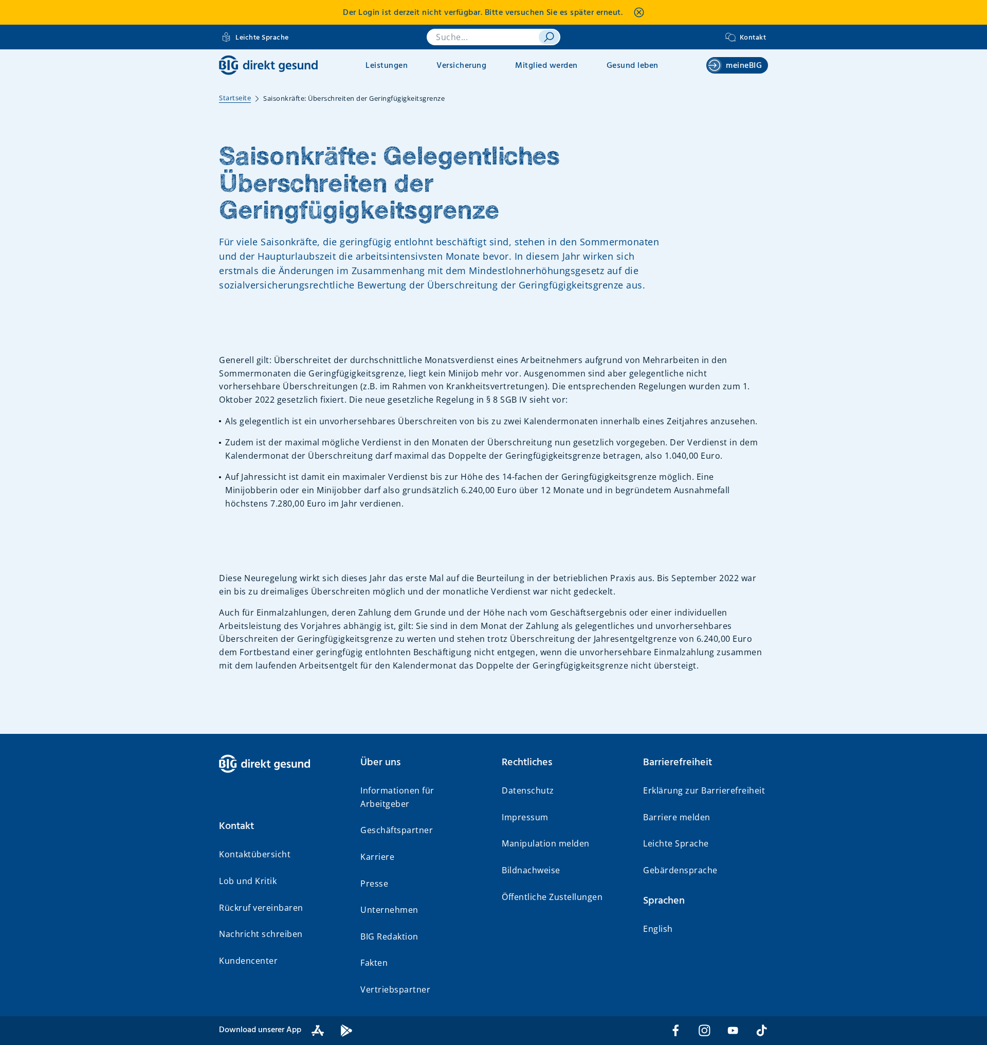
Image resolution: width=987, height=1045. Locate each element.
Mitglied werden (546, 66)
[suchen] (549, 37)
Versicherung (461, 66)
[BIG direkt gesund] (268, 65)
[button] (281, 826)
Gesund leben (633, 66)
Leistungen (386, 66)
